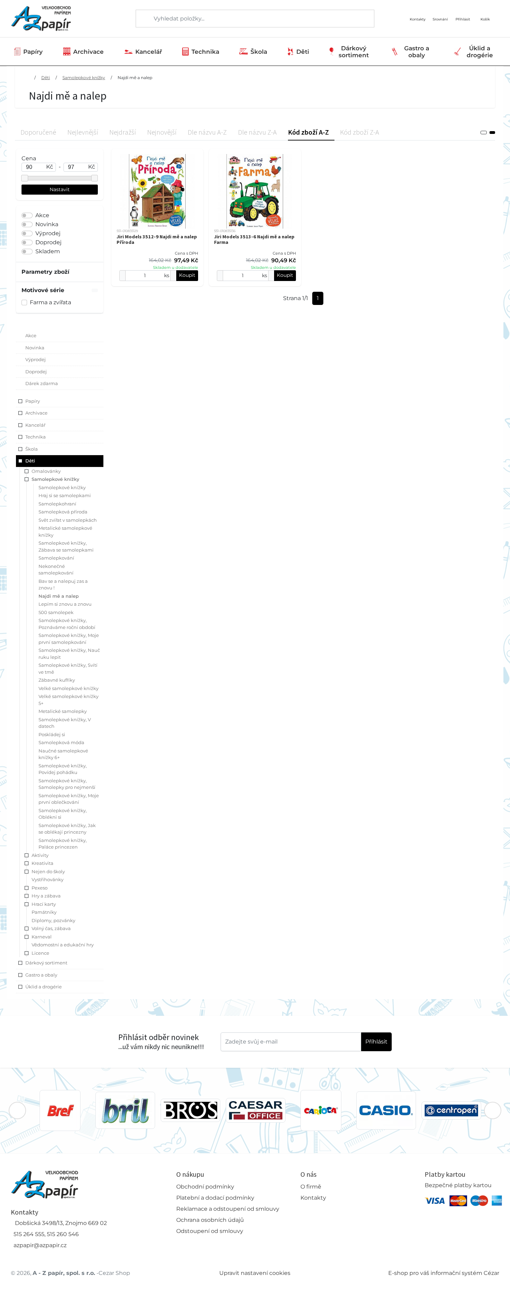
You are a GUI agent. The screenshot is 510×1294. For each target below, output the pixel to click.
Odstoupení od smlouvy (209, 1231)
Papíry (33, 51)
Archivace (88, 51)
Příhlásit (376, 1041)
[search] (141, 18)
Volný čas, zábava (51, 928)
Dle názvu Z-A (257, 132)
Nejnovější (162, 132)
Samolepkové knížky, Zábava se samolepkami (66, 546)
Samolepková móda (61, 742)
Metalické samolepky (63, 711)
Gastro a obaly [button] (41, 975)
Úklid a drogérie (480, 52)
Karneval (42, 936)
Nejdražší (122, 132)
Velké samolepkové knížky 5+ (69, 699)
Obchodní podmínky (205, 1186)
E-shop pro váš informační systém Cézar (443, 1273)
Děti (302, 51)
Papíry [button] (32, 401)
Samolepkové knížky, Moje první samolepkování (69, 638)
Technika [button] (35, 437)
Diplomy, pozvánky (53, 920)
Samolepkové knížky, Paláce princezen (63, 843)
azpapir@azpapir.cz (40, 1245)
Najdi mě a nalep (135, 77)
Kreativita (42, 863)
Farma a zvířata (50, 302)
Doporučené (38, 132)
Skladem (47, 251)
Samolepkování (56, 558)
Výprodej (47, 233)
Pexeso (40, 888)
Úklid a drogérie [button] (43, 986)
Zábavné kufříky (57, 680)
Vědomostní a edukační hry (63, 944)
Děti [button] (30, 460)
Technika (205, 51)
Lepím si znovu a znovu (65, 604)
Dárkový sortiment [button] (46, 962)
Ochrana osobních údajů (210, 1220)
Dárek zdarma (41, 383)
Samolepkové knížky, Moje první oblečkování (69, 799)
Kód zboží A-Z (308, 132)
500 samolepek (56, 612)
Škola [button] (31, 449)
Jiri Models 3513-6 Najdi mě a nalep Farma (254, 239)
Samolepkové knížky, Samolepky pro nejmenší (67, 784)
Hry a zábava (46, 896)
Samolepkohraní (57, 503)
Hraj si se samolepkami (65, 495)
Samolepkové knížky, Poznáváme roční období (67, 624)
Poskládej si (52, 734)
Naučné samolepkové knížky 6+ (63, 754)
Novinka (46, 224)
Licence (40, 953)
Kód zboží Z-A (359, 132)
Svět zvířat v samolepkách (68, 520)
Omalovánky (46, 471)
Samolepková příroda (63, 511)
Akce (42, 215)
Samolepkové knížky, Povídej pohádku (63, 769)
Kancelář (148, 51)
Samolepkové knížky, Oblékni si (63, 814)
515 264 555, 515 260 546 (46, 1234)
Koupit (187, 275)
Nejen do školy (48, 871)
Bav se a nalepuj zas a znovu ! (63, 584)
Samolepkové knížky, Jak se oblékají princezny (67, 829)
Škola (258, 51)
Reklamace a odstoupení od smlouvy (227, 1209)
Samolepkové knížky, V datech (65, 723)
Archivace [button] (36, 413)
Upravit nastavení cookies (254, 1273)
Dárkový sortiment (354, 52)
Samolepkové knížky (83, 77)
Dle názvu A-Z (207, 132)
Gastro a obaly (416, 52)
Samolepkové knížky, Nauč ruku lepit (69, 653)
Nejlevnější (82, 132)
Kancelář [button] (35, 425)
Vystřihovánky (47, 879)
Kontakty (313, 1197)
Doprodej (48, 242)
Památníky (44, 912)
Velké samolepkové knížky (69, 688)
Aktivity (40, 855)
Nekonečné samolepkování (56, 569)
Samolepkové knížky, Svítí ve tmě (68, 668)
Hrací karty (44, 904)
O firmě (310, 1186)
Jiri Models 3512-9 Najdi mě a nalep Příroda (157, 239)
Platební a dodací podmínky (215, 1197)
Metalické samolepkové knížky (65, 531)
